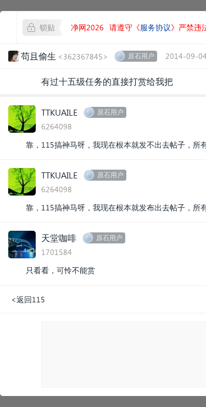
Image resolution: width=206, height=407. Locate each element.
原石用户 (141, 56)
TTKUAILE (59, 112)
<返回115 (28, 299)
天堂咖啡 (58, 237)
